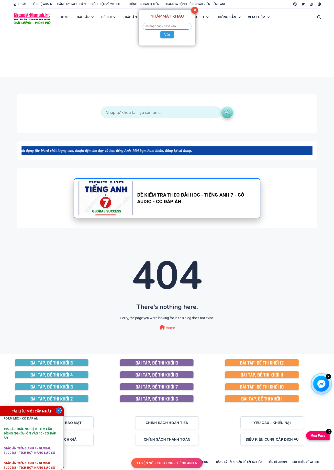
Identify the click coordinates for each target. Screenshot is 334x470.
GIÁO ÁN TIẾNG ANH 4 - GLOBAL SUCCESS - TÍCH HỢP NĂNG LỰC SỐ (29, 444)
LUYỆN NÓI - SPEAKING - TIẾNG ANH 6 (167, 463)
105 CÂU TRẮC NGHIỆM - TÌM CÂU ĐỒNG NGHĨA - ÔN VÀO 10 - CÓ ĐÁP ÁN (30, 427)
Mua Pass (317, 435)
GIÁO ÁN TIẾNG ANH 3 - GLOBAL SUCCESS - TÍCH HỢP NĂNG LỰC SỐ (29, 459)
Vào (167, 34)
